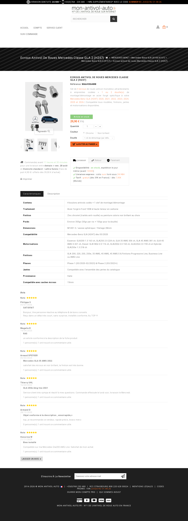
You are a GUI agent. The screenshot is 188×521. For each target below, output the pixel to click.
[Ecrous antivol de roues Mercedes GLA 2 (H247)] (43, 145)
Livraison (81, 160)
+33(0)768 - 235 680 (74, 2)
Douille (74, 138)
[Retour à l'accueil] (107, 57)
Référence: (75, 84)
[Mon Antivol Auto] (94, 10)
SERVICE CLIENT (54, 28)
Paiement (115, 160)
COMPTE (37, 28)
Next (59, 146)
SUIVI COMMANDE (29, 34)
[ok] (123, 476)
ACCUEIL (24, 28)
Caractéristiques (32, 194)
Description (54, 194)
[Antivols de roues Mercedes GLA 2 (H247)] (30, 145)
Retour (98, 160)
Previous (21, 146)
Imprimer (27, 179)
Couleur (74, 132)
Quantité (74, 126)
